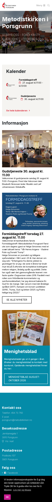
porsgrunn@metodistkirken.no (17, 420)
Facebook (12, 472)
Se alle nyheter (17, 299)
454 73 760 (17, 412)
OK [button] (7, 497)
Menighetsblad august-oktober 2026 (24, 379)
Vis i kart (9, 441)
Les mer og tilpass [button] (22, 490)
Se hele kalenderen (16, 110)
